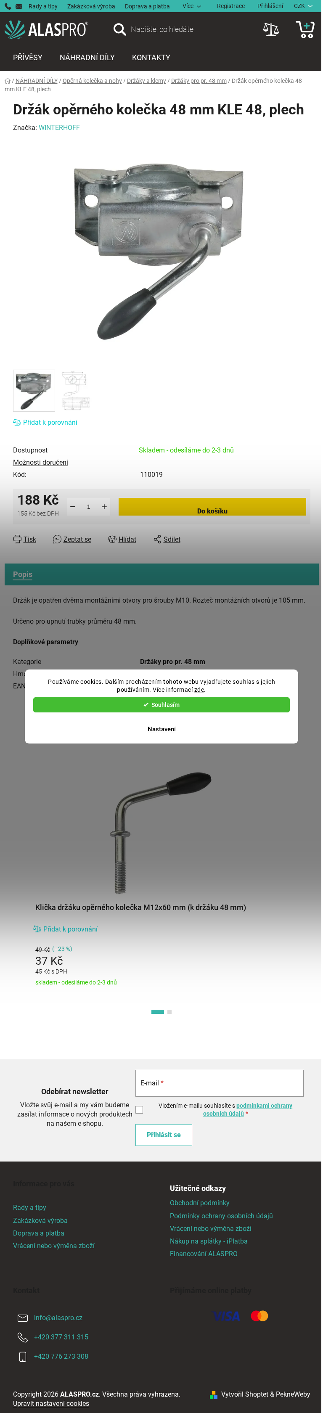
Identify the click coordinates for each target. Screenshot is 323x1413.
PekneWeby (293, 1394)
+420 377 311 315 (61, 1337)
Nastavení (162, 729)
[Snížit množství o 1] (73, 506)
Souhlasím (165, 704)
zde (199, 689)
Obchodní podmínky (200, 1203)
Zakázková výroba (91, 6)
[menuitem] (28, 58)
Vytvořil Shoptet (244, 1394)
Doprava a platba (147, 6)
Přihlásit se (164, 1135)
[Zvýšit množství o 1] (104, 506)
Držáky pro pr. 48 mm (172, 662)
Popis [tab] (22, 574)
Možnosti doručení (40, 462)
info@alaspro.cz (58, 1318)
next (303, 891)
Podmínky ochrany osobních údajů (221, 1216)
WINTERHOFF (59, 128)
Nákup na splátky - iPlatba (209, 1241)
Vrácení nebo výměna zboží (54, 1246)
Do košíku (212, 511)
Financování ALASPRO (204, 1254)
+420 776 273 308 (61, 1356)
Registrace (231, 6)
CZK (299, 6)
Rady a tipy (43, 6)
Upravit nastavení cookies (51, 1404)
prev (19, 891)
